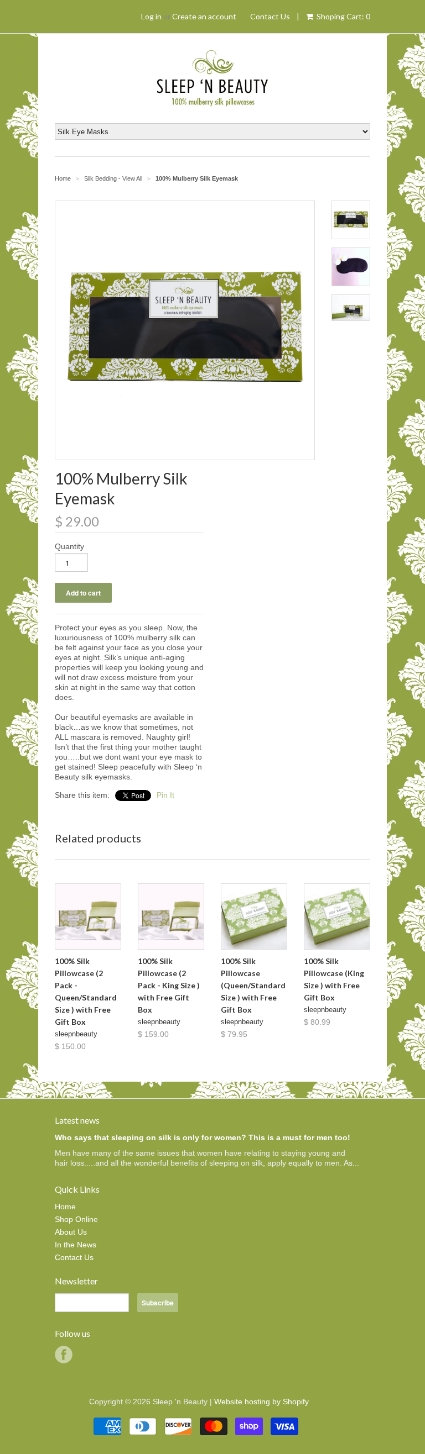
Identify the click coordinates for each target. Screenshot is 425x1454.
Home (65, 1206)
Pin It (165, 795)
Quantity (69, 546)
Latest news (77, 1120)
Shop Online (76, 1219)
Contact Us (270, 16)
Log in (151, 16)
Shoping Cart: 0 (342, 16)
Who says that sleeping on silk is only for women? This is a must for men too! (202, 1137)
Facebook (63, 1354)
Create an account (204, 16)
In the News (75, 1244)
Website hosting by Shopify (261, 1401)
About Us (71, 1232)
